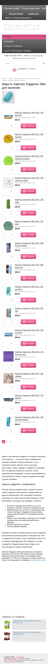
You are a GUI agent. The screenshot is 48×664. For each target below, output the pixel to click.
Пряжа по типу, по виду (18, 592)
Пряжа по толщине (15, 596)
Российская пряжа (16, 576)
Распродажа (12, 569)
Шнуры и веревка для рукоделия (23, 610)
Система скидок (11, 8)
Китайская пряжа (15, 580)
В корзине (22, 69)
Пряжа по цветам (15, 600)
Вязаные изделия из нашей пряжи (24, 584)
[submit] (43, 64)
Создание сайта (9, 657)
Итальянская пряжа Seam (19, 588)
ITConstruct (20, 657)
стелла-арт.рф (10, 661)
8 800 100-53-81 (11, 56)
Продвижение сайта (10, 658)
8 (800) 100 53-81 (38, 560)
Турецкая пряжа (14, 573)
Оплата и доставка (31, 8)
